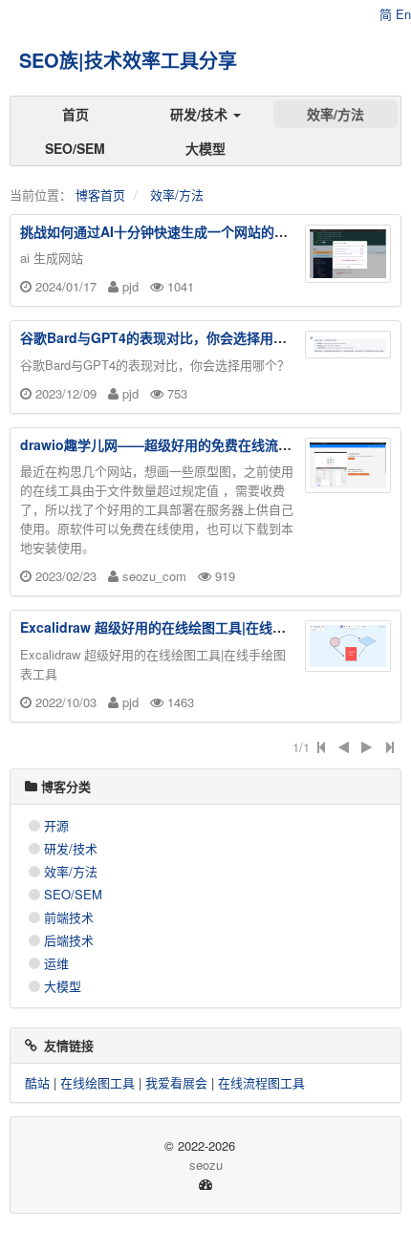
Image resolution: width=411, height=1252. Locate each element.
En (403, 14)
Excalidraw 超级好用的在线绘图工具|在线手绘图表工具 (186, 627)
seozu (206, 1164)
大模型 (205, 148)
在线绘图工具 (97, 1082)
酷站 (37, 1082)
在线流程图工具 (261, 1082)
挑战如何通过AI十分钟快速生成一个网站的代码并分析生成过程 (207, 231)
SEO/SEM (75, 148)
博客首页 (100, 194)
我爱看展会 (176, 1082)
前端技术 (69, 917)
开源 (56, 825)
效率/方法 (335, 113)
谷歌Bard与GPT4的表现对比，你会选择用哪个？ (167, 337)
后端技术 (69, 940)
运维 (56, 963)
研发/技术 (200, 113)
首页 (75, 113)
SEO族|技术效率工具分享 (128, 60)
